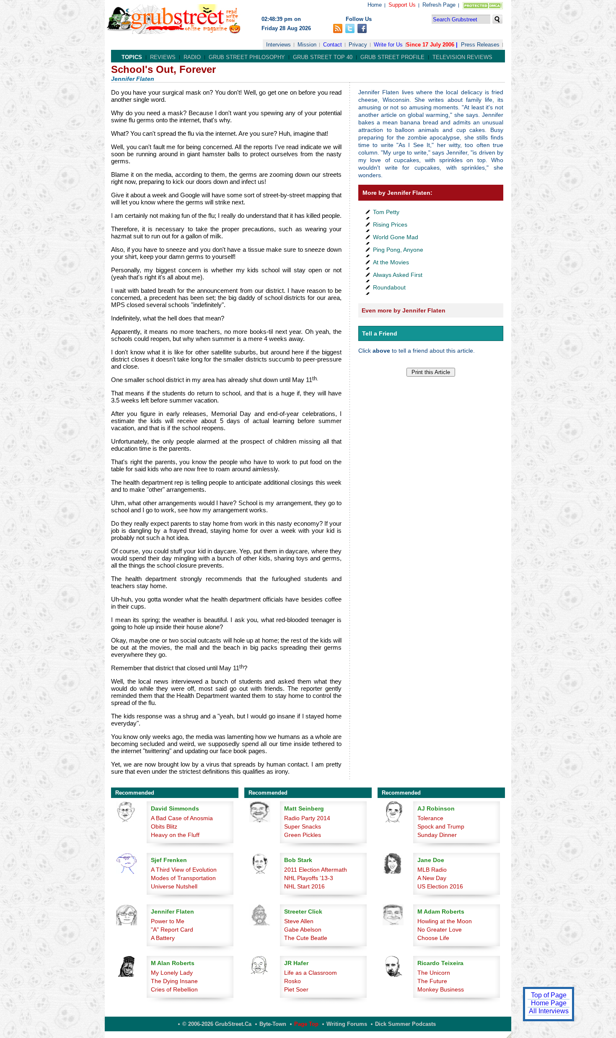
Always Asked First (397, 274)
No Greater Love (439, 929)
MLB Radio (432, 869)
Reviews (163, 57)
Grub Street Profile (392, 57)
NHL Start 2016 (304, 886)
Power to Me (167, 921)
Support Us (402, 5)
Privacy (358, 44)
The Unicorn (433, 972)
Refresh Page (439, 5)
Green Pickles (302, 834)
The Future (432, 981)
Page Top (306, 1024)
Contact (332, 44)
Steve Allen (298, 921)
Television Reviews (462, 57)
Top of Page (549, 995)
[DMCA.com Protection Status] (481, 7)
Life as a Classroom (310, 972)
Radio (192, 57)
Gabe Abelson (302, 929)
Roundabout (389, 287)
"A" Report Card (172, 929)
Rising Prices (390, 224)
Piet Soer (296, 989)
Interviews (278, 44)
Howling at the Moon (444, 921)
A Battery (163, 938)
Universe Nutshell (174, 886)
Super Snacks (302, 826)
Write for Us (388, 44)
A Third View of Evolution (184, 869)
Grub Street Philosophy (247, 57)
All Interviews (549, 1011)
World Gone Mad (395, 237)
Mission (307, 44)
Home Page (549, 1003)
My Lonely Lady (172, 972)
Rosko (292, 981)
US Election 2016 (440, 886)
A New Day (431, 878)
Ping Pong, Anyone (398, 249)
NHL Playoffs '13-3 (308, 878)
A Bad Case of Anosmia (182, 818)
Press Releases (480, 44)
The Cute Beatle (305, 938)
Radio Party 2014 (307, 818)
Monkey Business (440, 989)
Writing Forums (346, 1024)
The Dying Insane (174, 981)
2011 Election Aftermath (315, 869)
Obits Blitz (164, 826)
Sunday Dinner (437, 834)
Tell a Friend (379, 333)
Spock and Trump (440, 826)
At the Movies (391, 262)
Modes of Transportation (183, 878)
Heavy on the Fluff (175, 834)
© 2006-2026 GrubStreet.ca (216, 1024)
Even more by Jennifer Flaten (403, 310)
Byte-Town (272, 1024)
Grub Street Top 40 (322, 57)
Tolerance (430, 818)
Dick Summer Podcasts (405, 1024)
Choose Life (433, 938)
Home (375, 5)
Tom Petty (386, 212)
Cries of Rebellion (174, 989)
